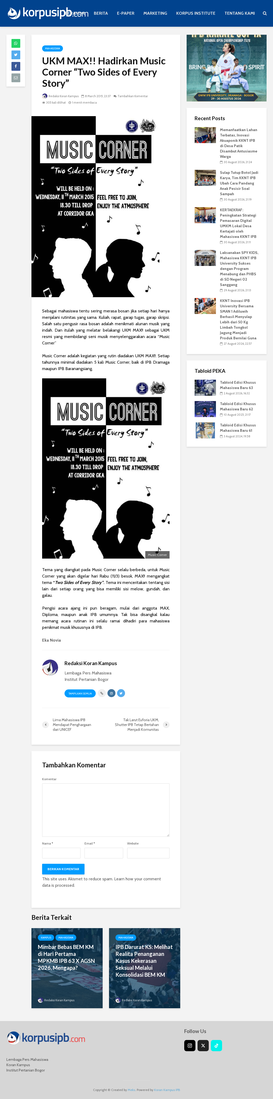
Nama (47, 843)
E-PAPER (125, 13)
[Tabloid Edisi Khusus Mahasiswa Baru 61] (205, 430)
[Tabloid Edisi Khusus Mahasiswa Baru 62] (205, 408)
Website (133, 843)
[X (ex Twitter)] (203, 1045)
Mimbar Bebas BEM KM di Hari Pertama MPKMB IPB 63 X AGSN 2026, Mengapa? (66, 957)
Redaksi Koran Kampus (63, 96)
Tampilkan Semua (80, 693)
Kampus (46, 937)
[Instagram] (189, 1045)
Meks (131, 1090)
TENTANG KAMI (239, 13)
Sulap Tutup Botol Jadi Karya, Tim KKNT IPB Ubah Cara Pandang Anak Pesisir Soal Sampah (239, 183)
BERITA (101, 13)
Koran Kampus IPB (167, 1090)
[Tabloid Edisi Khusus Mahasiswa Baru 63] (205, 387)
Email (90, 843)
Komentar (49, 779)
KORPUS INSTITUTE (195, 13)
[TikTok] (216, 1045)
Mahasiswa (52, 48)
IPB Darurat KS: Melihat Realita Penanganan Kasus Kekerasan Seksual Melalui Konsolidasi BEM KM (144, 961)
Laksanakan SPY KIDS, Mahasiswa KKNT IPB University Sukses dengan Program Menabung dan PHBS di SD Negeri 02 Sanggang (239, 268)
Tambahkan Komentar (133, 96)
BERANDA (75, 13)
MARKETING (155, 13)
